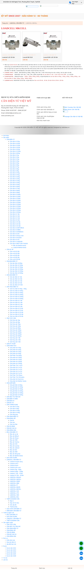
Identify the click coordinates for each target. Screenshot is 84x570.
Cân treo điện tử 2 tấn (16, 302)
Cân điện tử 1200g (15, 151)
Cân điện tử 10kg (15, 173)
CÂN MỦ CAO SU (11, 428)
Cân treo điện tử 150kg (16, 292)
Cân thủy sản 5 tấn (15, 342)
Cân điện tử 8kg (14, 169)
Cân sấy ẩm (13, 505)
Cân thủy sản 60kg (15, 328)
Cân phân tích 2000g (16, 361)
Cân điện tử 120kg (15, 196)
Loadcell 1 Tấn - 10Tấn (16, 473)
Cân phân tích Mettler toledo (18, 381)
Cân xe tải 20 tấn (15, 251)
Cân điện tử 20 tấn (15, 224)
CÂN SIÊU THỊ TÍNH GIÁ (13, 397)
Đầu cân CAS (13, 444)
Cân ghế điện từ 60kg (16, 385)
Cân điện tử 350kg (15, 206)
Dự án (5, 546)
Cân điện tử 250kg (15, 202)
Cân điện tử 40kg (15, 182)
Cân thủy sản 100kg (15, 330)
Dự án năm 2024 (11, 552)
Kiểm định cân (11, 540)
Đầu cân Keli (13, 450)
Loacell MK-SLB (27, 57)
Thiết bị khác (13, 507)
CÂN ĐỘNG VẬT (11, 418)
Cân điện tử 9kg (14, 171)
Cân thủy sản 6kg (15, 322)
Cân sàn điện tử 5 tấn (16, 283)
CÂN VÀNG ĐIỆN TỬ (12, 416)
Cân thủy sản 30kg (15, 326)
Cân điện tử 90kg (15, 192)
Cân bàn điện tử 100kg (16, 265)
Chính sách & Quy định (44, 107)
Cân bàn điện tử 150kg (16, 267)
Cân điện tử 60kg (15, 186)
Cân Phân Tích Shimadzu (17, 377)
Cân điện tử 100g (15, 141)
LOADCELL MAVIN (15, 487)
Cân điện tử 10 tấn (15, 222)
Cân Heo (12, 422)
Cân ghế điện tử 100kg (16, 387)
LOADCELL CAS (14, 491)
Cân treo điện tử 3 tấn (16, 304)
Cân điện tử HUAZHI (15, 237)
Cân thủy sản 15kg (15, 324)
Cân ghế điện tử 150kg (16, 389)
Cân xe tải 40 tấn (15, 253)
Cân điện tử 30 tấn (15, 226)
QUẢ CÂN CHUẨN (12, 457)
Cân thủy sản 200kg (15, 332)
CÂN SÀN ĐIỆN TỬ (12, 275)
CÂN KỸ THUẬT (11, 344)
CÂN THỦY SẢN (11, 318)
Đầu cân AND (13, 452)
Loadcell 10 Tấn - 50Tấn (17, 475)
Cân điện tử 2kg (14, 157)
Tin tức (5, 558)
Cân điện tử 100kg (15, 194)
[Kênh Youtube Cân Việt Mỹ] (72, 107)
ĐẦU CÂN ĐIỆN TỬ (12, 432)
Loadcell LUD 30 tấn (8, 57)
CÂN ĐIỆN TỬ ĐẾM (12, 399)
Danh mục (42, 568)
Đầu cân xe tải (14, 434)
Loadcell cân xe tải (15, 467)
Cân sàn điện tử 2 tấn (16, 279)
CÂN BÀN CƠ (10, 400)
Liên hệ (5, 560)
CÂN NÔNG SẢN (11, 430)
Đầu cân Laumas (14, 446)
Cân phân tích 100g (15, 347)
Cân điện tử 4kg (14, 161)
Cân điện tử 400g (15, 147)
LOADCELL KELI (14, 497)
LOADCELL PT (14, 485)
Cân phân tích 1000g (16, 357)
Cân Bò (12, 420)
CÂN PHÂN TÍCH (11, 345)
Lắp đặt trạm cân (11, 544)
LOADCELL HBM (14, 483)
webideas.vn (65, 127)
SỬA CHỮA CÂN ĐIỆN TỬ (14, 509)
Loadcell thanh (14, 465)
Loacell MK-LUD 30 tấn (50, 57)
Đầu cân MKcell (14, 436)
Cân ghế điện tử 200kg (16, 391)
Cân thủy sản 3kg (15, 320)
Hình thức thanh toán (43, 120)
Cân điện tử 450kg (15, 210)
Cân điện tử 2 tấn (15, 216)
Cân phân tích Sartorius (17, 379)
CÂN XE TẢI (10, 249)
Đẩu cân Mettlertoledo (19, 245)
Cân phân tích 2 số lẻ (16, 367)
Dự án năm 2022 (11, 548)
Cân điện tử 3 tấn (15, 218)
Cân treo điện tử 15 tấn (16, 310)
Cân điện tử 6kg (14, 165)
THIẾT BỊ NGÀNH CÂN (13, 499)
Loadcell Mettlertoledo (19, 247)
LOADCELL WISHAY (15, 477)
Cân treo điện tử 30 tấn (16, 314)
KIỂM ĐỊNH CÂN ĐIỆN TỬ (14, 510)
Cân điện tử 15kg (15, 175)
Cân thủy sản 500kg (15, 336)
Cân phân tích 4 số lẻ (16, 371)
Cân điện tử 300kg (15, 204)
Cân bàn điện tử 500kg (16, 273)
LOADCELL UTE (14, 493)
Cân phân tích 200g (15, 349)
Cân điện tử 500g (15, 149)
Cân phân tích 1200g (16, 359)
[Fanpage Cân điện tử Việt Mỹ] (73, 116)
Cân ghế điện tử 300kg (16, 393)
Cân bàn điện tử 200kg (16, 269)
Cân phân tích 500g (15, 353)
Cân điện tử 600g (15, 153)
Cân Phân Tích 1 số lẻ (16, 365)
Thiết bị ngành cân (8, 512)
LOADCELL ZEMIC (15, 481)
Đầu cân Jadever (15, 448)
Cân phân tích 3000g (16, 363)
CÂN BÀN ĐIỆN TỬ (12, 261)
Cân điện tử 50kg (15, 184)
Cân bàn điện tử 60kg (16, 263)
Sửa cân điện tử (11, 542)
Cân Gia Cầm (13, 424)
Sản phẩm (6, 137)
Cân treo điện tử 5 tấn (16, 306)
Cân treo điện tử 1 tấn (16, 300)
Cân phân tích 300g (15, 351)
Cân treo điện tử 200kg (16, 294)
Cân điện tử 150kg (15, 198)
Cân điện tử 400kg (15, 208)
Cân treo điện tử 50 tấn (16, 316)
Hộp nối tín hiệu (14, 503)
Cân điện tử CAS (14, 233)
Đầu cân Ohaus (14, 438)
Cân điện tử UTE (14, 239)
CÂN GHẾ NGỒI (11, 383)
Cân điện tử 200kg (15, 200)
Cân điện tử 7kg (14, 167)
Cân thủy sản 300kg (15, 334)
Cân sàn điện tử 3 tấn (16, 281)
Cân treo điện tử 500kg (16, 298)
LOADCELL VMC (14, 495)
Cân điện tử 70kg (15, 188)
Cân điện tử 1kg (14, 155)
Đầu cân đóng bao (15, 454)
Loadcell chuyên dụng (16, 461)
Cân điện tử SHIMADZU (16, 232)
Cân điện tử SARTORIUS (17, 228)
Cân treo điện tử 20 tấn (16, 312)
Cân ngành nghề (8, 522)
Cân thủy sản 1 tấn (15, 338)
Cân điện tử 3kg (14, 159)
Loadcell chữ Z (14, 463)
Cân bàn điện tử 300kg (16, 271)
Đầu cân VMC (14, 440)
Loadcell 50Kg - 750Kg (16, 471)
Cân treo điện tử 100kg (16, 290)
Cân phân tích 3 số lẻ (16, 369)
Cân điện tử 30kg (15, 180)
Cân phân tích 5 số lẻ (16, 373)
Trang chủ (14, 568)
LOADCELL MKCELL (15, 489)
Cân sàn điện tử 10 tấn (16, 285)
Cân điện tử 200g (15, 143)
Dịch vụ (5, 538)
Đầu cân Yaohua (14, 442)
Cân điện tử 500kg (15, 212)
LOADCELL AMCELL (15, 479)
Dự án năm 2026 (11, 556)
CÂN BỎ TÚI (10, 402)
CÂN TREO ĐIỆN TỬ (12, 287)
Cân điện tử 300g (15, 145)
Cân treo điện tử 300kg (16, 296)
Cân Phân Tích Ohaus (16, 375)
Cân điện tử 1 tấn (15, 214)
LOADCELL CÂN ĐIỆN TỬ (8, 55)
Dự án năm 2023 (11, 550)
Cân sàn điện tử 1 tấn (16, 277)
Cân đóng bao (14, 414)
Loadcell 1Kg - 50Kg (15, 469)
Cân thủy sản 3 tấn (15, 340)
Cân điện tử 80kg (15, 190)
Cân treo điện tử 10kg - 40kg (18, 289)
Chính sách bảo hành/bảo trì (45, 109)
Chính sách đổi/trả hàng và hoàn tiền (47, 113)
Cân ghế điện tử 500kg (16, 395)
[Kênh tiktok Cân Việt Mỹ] (71, 109)
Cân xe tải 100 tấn (15, 259)
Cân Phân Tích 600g (16, 355)
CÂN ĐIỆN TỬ (11, 139)
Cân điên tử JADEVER (16, 241)
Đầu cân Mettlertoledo (16, 455)
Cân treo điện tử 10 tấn (16, 308)
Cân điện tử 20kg (15, 177)
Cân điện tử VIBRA (15, 230)
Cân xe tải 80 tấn (15, 257)
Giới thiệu (6, 135)
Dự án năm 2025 (11, 554)
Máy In (12, 501)
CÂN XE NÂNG (11, 426)
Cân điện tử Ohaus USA (16, 235)
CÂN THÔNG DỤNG (12, 404)
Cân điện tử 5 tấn (15, 220)
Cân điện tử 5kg (14, 163)
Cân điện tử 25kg (15, 178)
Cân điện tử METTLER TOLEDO (19, 243)
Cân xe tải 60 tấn (15, 255)
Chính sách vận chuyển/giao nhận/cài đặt (45, 117)
